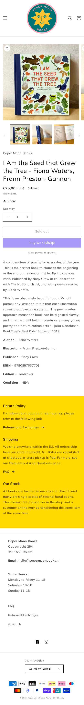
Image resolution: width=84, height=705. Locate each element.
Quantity (9, 208)
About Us (14, 624)
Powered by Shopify (55, 698)
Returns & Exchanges (23, 615)
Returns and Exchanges (21, 427)
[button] (5, 18)
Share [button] (12, 201)
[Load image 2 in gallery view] (42, 134)
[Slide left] (4, 135)
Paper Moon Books (36, 698)
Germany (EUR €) (40, 668)
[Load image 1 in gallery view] (20, 134)
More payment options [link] (42, 252)
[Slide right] (79, 135)
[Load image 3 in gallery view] (64, 134)
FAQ (6, 472)
